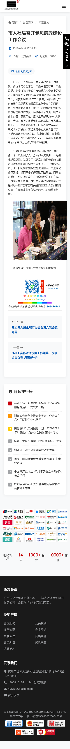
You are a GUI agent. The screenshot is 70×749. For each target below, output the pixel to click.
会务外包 (9, 642)
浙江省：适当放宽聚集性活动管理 (34, 450)
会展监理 (9, 636)
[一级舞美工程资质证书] (56, 723)
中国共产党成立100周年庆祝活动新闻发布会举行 (38, 473)
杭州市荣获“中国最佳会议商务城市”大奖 (38, 441)
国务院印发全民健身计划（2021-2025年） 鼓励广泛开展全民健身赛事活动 (36, 430)
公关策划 (40, 623)
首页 (14, 22)
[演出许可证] (35, 723)
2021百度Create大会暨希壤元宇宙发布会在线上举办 (37, 486)
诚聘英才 (9, 649)
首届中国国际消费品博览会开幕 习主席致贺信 (37, 461)
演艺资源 (9, 630)
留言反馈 (13, 695)
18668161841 (17, 682)
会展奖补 (40, 636)
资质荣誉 (40, 642)
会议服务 (9, 623)
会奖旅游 (40, 630)
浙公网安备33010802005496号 (44, 716)
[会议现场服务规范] (14, 723)
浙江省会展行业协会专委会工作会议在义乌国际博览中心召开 (37, 418)
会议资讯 (28, 22)
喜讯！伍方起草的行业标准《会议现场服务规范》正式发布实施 (37, 405)
